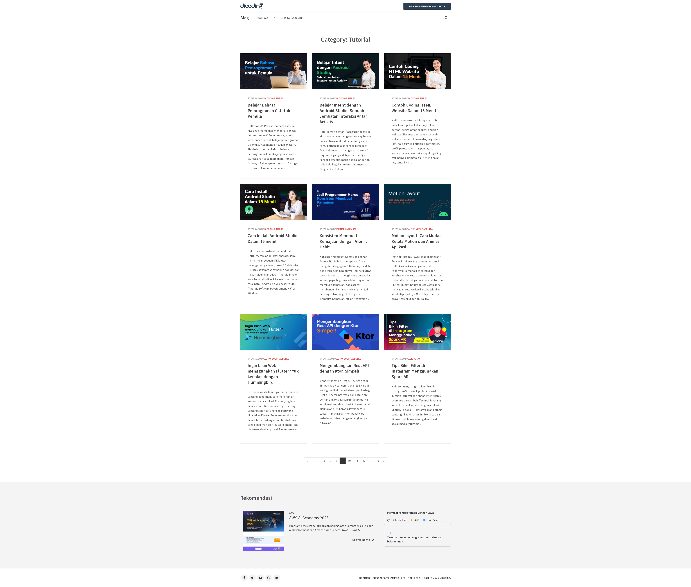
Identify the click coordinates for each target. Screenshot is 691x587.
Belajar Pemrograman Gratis (427, 6)
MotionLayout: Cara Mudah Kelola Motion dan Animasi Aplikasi (417, 202)
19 (377, 461)
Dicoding (444, 577)
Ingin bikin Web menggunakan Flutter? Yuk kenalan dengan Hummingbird (273, 332)
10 (349, 461)
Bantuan (364, 577)
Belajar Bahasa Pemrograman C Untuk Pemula (273, 71)
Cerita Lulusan (291, 18)
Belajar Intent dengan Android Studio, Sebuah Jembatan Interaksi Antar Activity (345, 71)
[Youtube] (260, 578)
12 (364, 461)
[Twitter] (252, 578)
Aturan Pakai (398, 577)
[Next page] (384, 460)
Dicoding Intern (274, 98)
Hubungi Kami (380, 577)
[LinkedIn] (276, 578)
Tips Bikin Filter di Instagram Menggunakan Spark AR (417, 332)
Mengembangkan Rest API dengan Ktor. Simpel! (345, 332)
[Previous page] (307, 460)
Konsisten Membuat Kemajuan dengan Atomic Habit (345, 202)
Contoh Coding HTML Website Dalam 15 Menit (417, 71)
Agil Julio (414, 358)
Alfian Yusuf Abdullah (421, 229)
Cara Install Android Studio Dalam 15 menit (273, 202)
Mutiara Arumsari (346, 229)
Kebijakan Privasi (418, 577)
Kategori (264, 18)
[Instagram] (268, 578)
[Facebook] (244, 578)
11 (356, 461)
